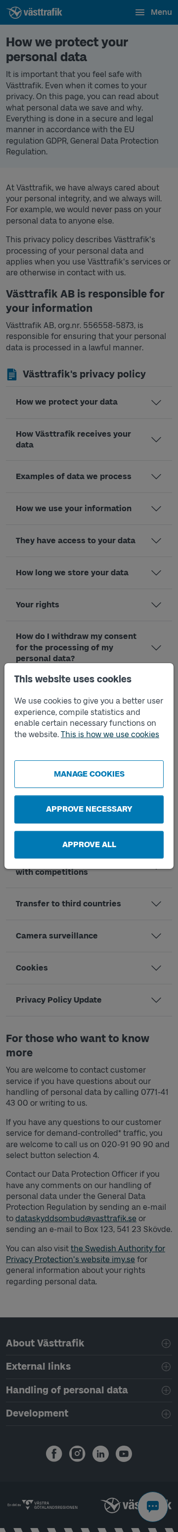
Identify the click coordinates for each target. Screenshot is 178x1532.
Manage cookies (89, 774)
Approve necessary (89, 809)
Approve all (89, 844)
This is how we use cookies (110, 734)
